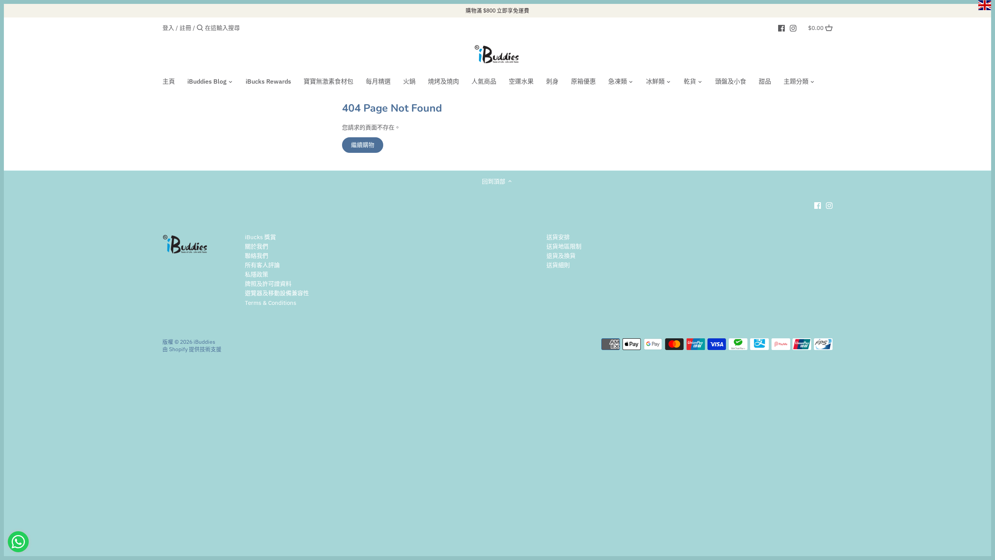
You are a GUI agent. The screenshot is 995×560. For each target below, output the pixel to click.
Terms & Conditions (270, 302)
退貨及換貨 (561, 255)
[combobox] (238, 28)
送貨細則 (558, 265)
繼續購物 (362, 145)
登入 (168, 28)
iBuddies (204, 341)
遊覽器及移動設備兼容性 (277, 293)
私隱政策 (256, 274)
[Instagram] (793, 27)
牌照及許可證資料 (268, 283)
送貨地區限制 (563, 246)
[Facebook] (781, 27)
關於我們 (256, 246)
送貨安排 (558, 237)
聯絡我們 (256, 255)
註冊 (185, 28)
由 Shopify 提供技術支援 (192, 349)
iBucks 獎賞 (260, 237)
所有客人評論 (262, 265)
